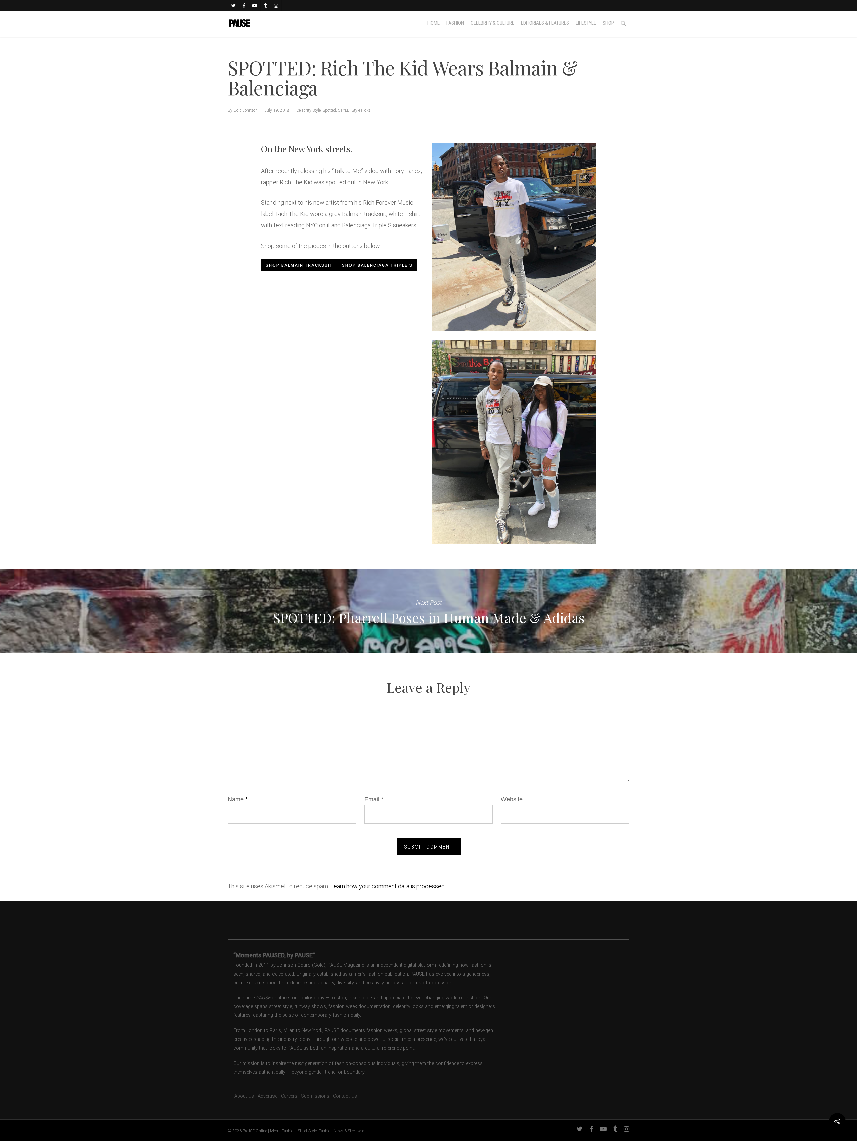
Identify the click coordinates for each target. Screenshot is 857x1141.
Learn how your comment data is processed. (388, 886)
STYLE (343, 110)
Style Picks (361, 110)
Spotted (329, 110)
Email (373, 799)
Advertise (267, 1096)
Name (238, 799)
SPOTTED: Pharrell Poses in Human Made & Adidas (428, 611)
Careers (289, 1096)
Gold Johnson (245, 110)
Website (512, 799)
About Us (241, 1096)
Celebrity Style (308, 110)
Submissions (315, 1096)
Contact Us (345, 1096)
